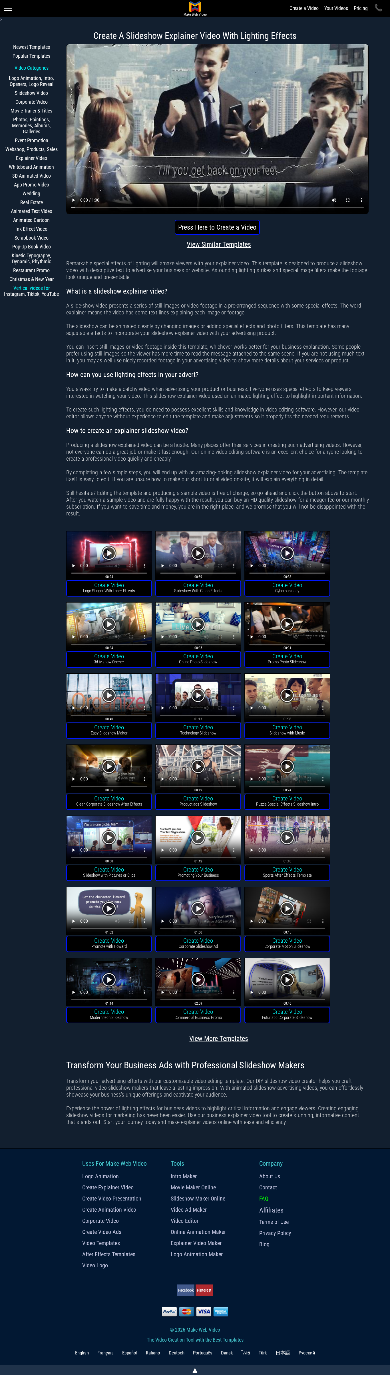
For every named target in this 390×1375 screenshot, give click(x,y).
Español (129, 1353)
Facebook (186, 1290)
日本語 (283, 1353)
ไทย (246, 1353)
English (82, 1353)
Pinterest (204, 1290)
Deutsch (176, 1353)
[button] (109, 556)
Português (202, 1353)
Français (105, 1353)
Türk (263, 1353)
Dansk (227, 1353)
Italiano (153, 1353)
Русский (307, 1353)
